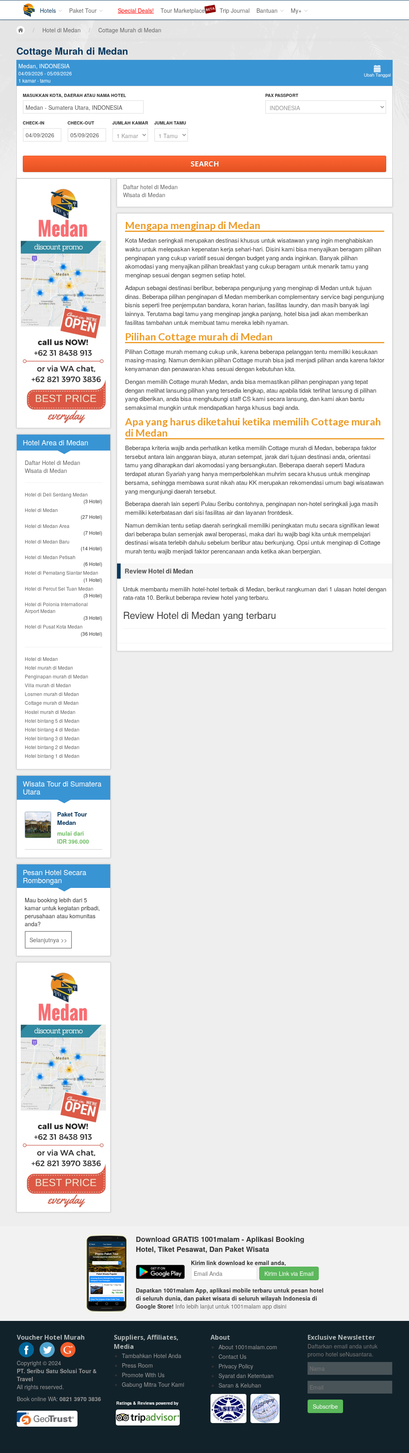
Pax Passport (281, 95)
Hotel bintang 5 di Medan (52, 720)
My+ (297, 10)
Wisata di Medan (46, 470)
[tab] (255, 571)
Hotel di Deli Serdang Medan (56, 494)
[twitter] (47, 1355)
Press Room (137, 1365)
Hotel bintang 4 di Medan (52, 729)
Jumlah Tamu (170, 123)
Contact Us (232, 1356)
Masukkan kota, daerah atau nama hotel (74, 95)
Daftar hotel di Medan (150, 187)
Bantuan (267, 10)
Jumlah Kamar (130, 123)
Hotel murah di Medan (49, 667)
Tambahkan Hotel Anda (151, 1356)
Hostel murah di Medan (50, 711)
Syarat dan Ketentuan (246, 1376)
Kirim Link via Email (289, 1273)
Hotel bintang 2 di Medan (52, 746)
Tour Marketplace (183, 10)
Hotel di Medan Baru (47, 541)
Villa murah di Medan (48, 685)
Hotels (49, 10)
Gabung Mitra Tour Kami (153, 1384)
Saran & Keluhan (239, 1385)
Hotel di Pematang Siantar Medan (61, 572)
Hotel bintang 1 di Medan (52, 755)
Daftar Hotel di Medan (52, 463)
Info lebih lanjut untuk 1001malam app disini (230, 1306)
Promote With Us (143, 1375)
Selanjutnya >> (48, 940)
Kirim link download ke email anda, (238, 1263)
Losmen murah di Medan (52, 693)
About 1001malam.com (247, 1347)
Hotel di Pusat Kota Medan (54, 626)
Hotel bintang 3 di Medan (52, 738)
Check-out (81, 123)
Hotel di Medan (41, 509)
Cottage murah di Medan (52, 702)
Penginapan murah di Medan (56, 676)
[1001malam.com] (23, 7)
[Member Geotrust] (47, 1415)
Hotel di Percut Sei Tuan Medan (59, 588)
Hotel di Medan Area (47, 525)
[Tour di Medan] (63, 828)
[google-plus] (67, 1355)
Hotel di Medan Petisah (50, 557)
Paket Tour (83, 10)
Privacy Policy (235, 1366)
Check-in (33, 123)
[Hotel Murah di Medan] (63, 1086)
